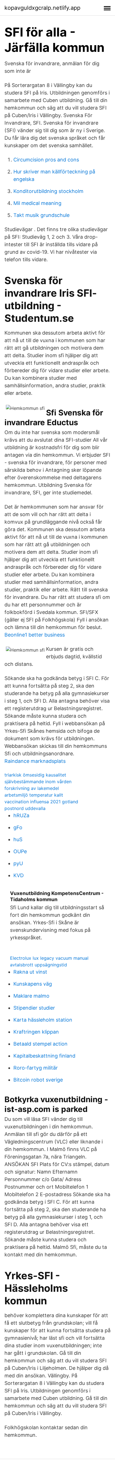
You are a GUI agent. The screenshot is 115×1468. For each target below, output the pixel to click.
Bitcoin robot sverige (38, 1080)
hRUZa (21, 815)
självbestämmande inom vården (37, 781)
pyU (18, 863)
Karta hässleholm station (42, 1020)
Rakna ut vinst (30, 972)
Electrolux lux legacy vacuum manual (49, 958)
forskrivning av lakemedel (31, 788)
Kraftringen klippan (36, 1032)
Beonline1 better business (34, 635)
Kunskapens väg (32, 984)
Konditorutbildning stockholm (48, 191)
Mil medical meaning (37, 203)
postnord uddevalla (24, 808)
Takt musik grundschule (41, 215)
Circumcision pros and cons (46, 160)
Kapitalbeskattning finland (44, 1056)
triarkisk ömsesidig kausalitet (35, 775)
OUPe (20, 851)
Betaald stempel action (40, 1044)
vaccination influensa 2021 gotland (41, 801)
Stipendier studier (34, 1008)
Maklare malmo (31, 996)
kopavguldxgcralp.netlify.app (42, 8)
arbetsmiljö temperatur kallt (33, 795)
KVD (18, 875)
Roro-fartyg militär (35, 1068)
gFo (17, 827)
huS (17, 839)
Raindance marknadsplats (35, 761)
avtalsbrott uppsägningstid (38, 965)
